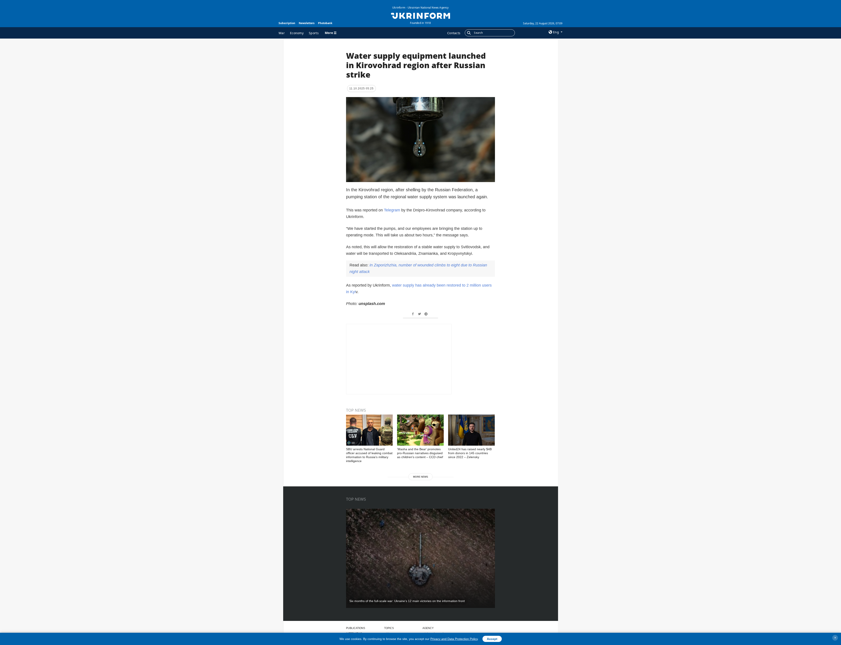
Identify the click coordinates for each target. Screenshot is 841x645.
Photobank (325, 23)
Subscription (287, 23)
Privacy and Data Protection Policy (454, 639)
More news (420, 476)
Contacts (453, 33)
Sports (314, 33)
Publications (355, 628)
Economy (297, 33)
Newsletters (306, 23)
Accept (492, 639)
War (282, 33)
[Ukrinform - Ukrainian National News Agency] (420, 15)
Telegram (392, 210)
